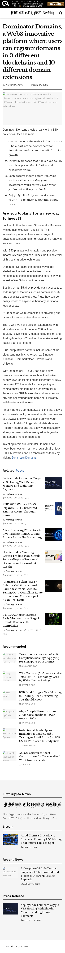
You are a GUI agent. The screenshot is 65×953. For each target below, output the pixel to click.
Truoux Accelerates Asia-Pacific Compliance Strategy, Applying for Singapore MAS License (39, 658)
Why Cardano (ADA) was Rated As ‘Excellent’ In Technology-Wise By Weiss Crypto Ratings (40, 677)
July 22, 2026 (33, 630)
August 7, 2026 (31, 884)
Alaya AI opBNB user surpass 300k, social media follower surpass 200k (37, 715)
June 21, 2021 (30, 847)
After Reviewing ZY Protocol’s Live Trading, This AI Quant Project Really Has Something (22, 533)
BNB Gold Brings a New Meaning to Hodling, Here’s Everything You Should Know (40, 696)
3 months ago (29, 666)
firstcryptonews (15, 85)
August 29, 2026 (13, 498)
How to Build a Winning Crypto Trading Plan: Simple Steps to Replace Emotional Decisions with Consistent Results (21, 559)
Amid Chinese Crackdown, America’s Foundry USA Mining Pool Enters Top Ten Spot (41, 839)
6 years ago (28, 685)
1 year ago (27, 764)
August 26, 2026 (13, 546)
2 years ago (28, 723)
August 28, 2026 (13, 523)
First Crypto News (20, 946)
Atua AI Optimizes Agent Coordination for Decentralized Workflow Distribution (39, 756)
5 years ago (28, 704)
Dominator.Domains (24, 457)
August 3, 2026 (13, 608)
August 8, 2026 (13, 575)
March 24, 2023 (39, 85)
